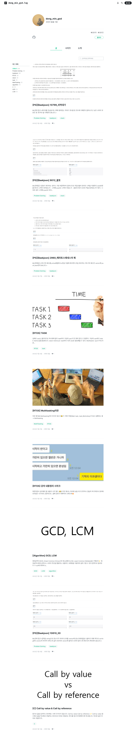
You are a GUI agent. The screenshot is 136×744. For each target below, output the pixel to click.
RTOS (14, 75)
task (13, 80)
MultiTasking (16, 82)
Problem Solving (17, 71)
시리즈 (68, 48)
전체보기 (14, 68)
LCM (13, 91)
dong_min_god (54, 18)
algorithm (15, 84)
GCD (13, 89)
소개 (80, 48)
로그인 (128, 3)
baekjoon (15, 73)
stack (14, 78)
